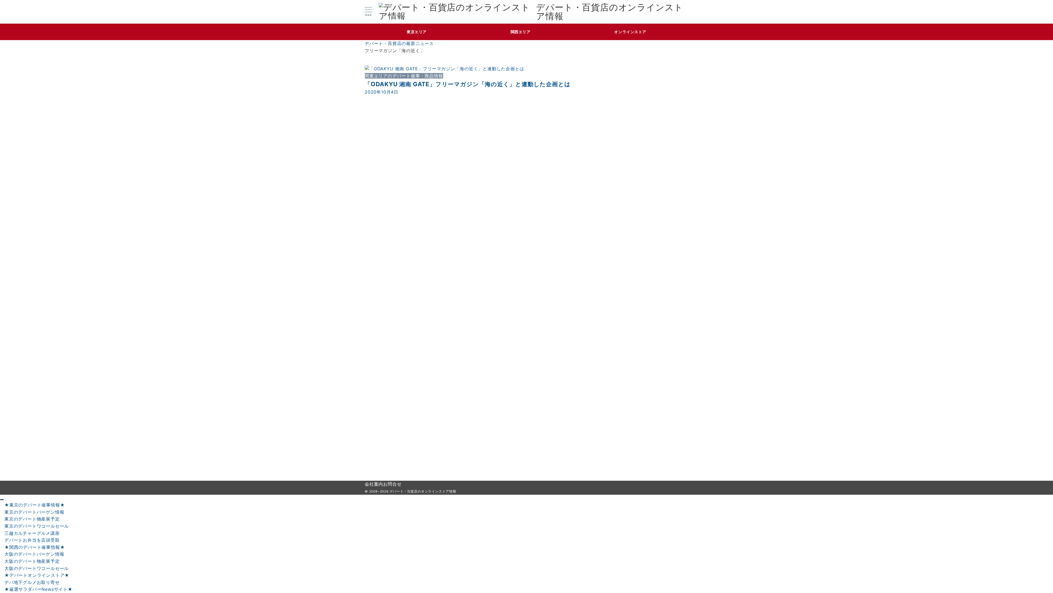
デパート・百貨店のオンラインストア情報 (609, 12)
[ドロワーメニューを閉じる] (2, 499)
